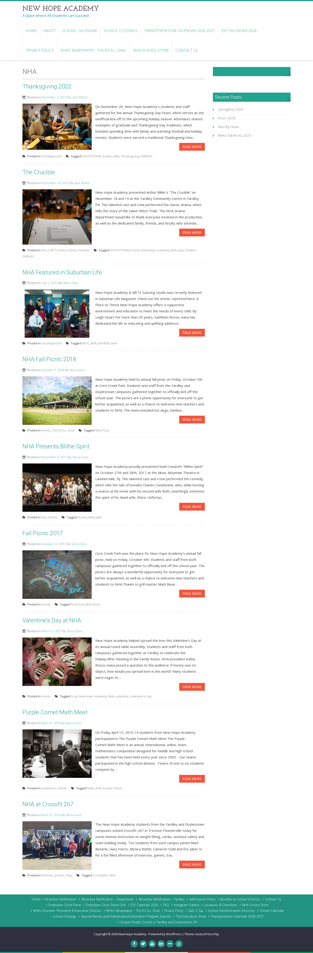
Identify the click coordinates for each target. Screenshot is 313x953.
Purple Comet (112, 788)
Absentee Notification (61, 899)
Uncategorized (51, 156)
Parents (84, 250)
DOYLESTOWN (91, 156)
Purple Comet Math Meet (54, 712)
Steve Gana (70, 283)
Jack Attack (79, 97)
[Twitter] (143, 944)
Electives (47, 875)
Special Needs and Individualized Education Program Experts (126, 916)
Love (74, 696)
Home (31, 30)
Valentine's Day (141, 696)
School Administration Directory (231, 911)
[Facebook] (134, 944)
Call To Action (57, 250)
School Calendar (79, 30)
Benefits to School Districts (240, 899)
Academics (48, 788)
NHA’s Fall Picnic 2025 (234, 135)
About (50, 30)
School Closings (120, 30)
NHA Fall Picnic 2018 (49, 359)
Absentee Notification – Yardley (161, 899)
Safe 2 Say (195, 911)
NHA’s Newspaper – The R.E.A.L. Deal (93, 50)
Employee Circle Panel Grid (106, 905)
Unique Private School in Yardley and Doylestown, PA (158, 922)
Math (90, 788)
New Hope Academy (155, 250)
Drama (82, 517)
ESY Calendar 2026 (239, 30)
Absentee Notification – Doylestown (107, 899)
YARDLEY (146, 156)
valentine (122, 696)
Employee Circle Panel (65, 905)
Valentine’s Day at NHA (51, 620)
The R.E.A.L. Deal (63, 430)
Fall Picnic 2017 (42, 533)
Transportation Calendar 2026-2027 (179, 30)
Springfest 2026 (230, 109)
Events (107, 156)
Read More (192, 147)
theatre (190, 250)
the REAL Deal (107, 343)
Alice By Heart (228, 126)
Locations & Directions (220, 905)
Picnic (106, 430)
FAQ (166, 905)
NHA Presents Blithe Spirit (55, 446)
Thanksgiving (130, 156)
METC (85, 343)
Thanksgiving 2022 (46, 86)
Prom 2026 (227, 118)
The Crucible (38, 172)
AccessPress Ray (207, 934)
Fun (81, 604)
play (181, 250)
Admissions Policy (202, 899)
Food (74, 604)
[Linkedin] (161, 944)
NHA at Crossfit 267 (47, 804)
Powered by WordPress (164, 934)
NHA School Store (151, 50)
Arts (44, 250)
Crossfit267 (100, 875)
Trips (69, 875)
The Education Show (191, 916)
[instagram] (179, 944)
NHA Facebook (230, 71)
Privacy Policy (40, 50)
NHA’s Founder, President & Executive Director (67, 911)
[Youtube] (152, 944)
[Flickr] (170, 944)
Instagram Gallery (186, 905)
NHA (116, 156)
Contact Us (187, 50)
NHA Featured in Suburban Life (62, 272)
